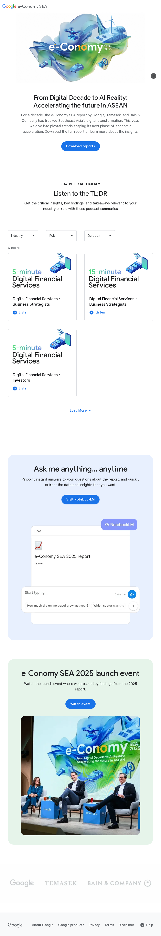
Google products (71, 925)
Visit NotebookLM (80, 499)
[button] (153, 76)
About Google (42, 925)
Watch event (80, 704)
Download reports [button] (80, 146)
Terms (109, 925)
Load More (78, 411)
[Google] (15, 925)
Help (149, 925)
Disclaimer (126, 925)
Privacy (94, 925)
